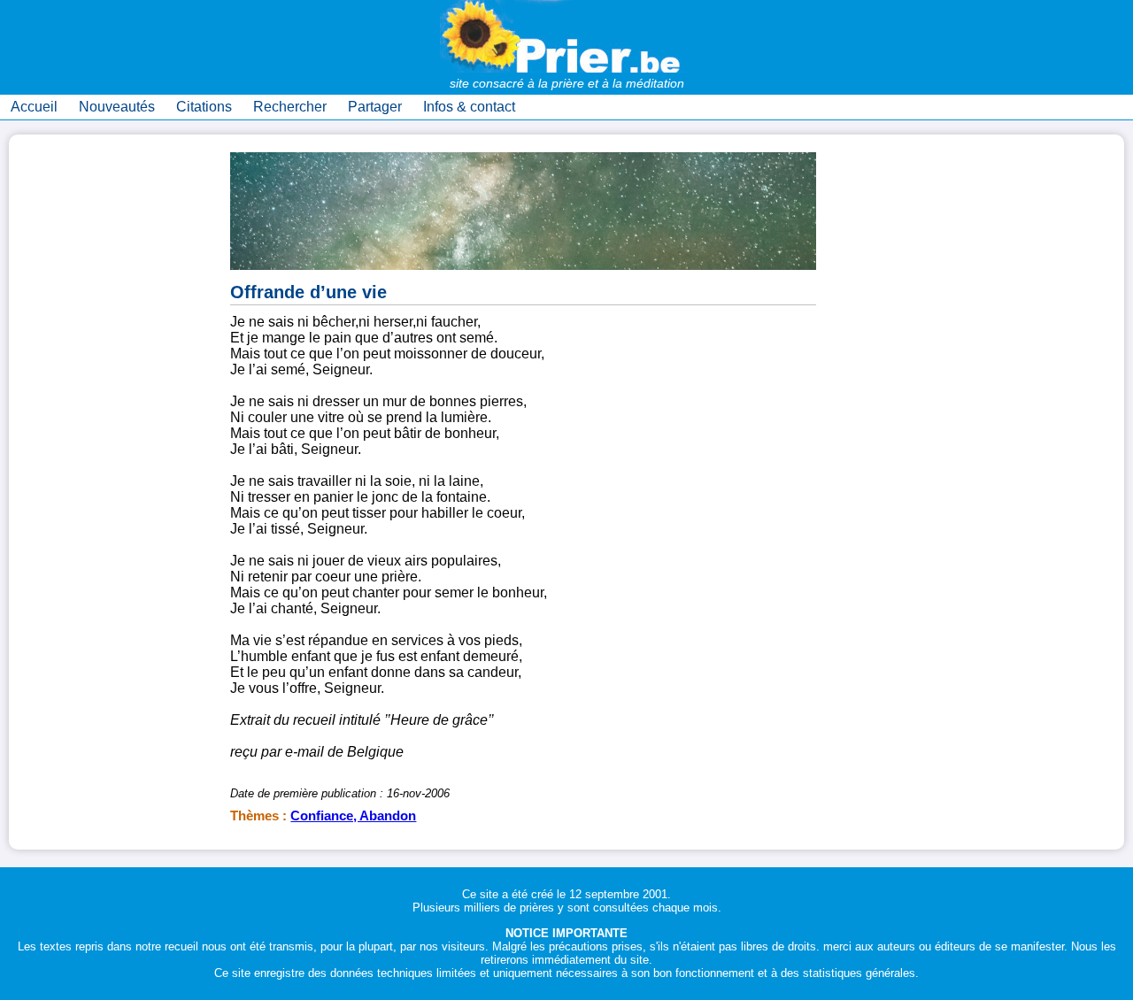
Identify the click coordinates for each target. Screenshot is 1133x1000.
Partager (375, 106)
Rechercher (290, 106)
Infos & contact (469, 106)
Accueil (34, 106)
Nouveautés (117, 106)
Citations (204, 106)
